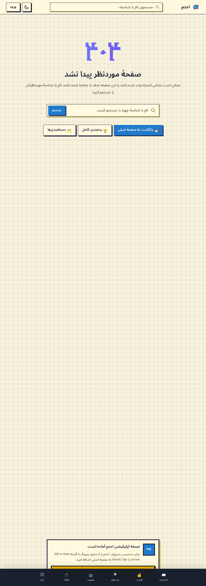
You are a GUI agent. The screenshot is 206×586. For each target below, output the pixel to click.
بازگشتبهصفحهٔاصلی (138, 130)
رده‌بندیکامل (95, 130)
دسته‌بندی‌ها (59, 130)
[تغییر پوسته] (26, 7)
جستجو (57, 110)
